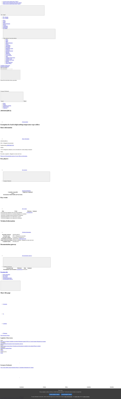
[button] (20, 362)
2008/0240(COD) (10, 145)
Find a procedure (4, 67)
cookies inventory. (86, 396)
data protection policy (68, 396)
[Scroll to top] (10, 286)
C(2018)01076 (29, 212)
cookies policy (77, 396)
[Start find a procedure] (10, 75)
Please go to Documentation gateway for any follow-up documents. (14, 156)
